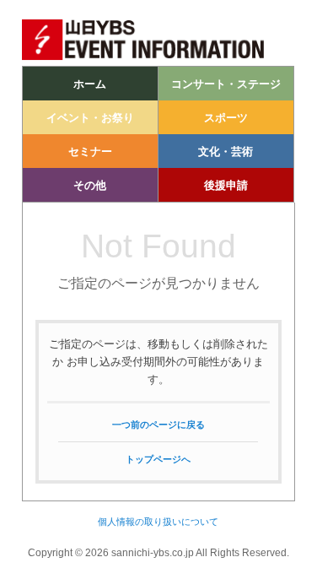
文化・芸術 (225, 151)
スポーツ (226, 117)
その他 (90, 185)
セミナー (90, 151)
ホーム (89, 84)
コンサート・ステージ (226, 84)
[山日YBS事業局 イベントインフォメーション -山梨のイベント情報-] (158, 57)
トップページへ (158, 459)
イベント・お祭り (90, 117)
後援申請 (226, 185)
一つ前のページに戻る (158, 424)
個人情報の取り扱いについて (158, 522)
